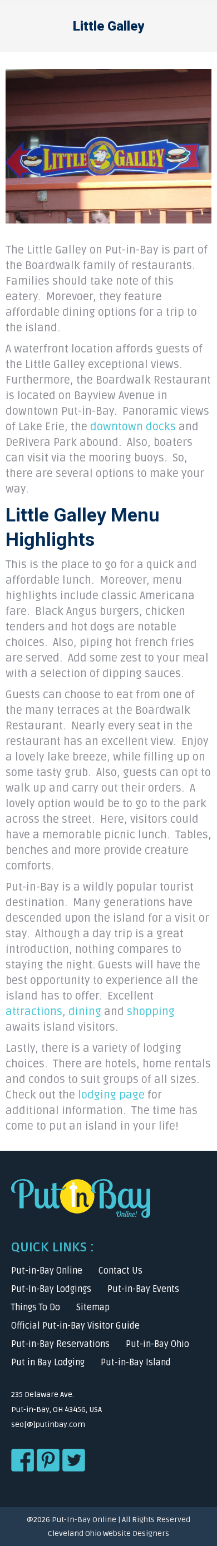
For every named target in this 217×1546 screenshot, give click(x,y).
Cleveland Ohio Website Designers (108, 1533)
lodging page (111, 1095)
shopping (151, 1011)
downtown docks (133, 427)
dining (84, 1011)
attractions (34, 1011)
